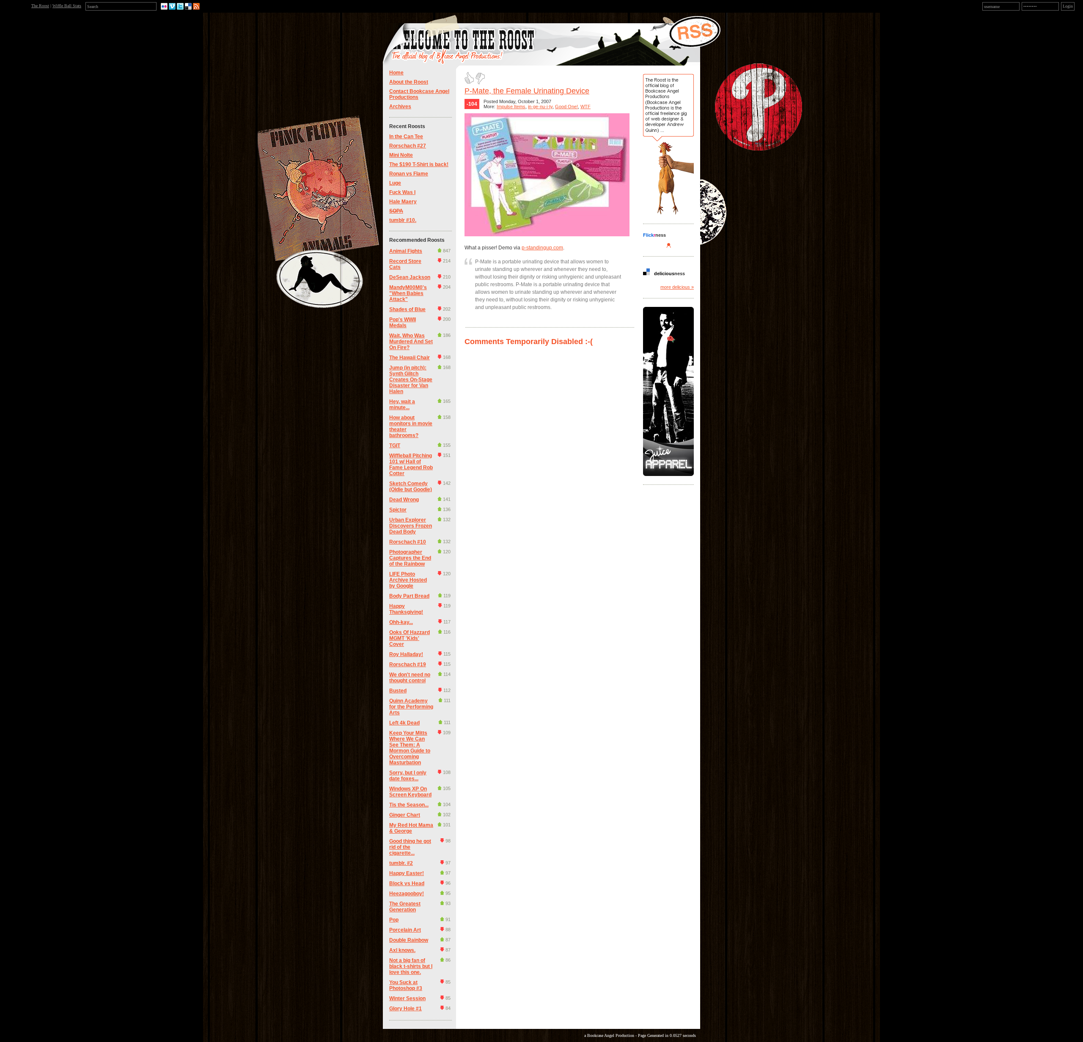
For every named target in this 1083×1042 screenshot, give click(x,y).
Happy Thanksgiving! (406, 609)
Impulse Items (511, 106)
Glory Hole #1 (405, 1009)
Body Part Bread (409, 596)
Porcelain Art (405, 930)
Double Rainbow (408, 940)
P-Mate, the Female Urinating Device (527, 91)
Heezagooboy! (406, 894)
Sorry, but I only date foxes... (407, 776)
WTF (585, 106)
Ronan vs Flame (408, 174)
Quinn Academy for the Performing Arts (411, 707)
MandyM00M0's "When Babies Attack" (408, 293)
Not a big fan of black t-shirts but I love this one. (410, 966)
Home (396, 73)
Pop (394, 920)
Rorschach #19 (407, 664)
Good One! (566, 106)
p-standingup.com (542, 248)
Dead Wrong (404, 500)
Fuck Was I (402, 192)
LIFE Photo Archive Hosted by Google (408, 580)
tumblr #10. (402, 220)
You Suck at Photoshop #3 (405, 985)
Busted (398, 691)
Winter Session (407, 998)
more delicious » (677, 287)
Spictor (398, 510)
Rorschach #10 (407, 542)
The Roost (40, 5)
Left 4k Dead (404, 723)
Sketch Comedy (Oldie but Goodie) (410, 486)
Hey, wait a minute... (402, 404)
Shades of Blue (407, 309)
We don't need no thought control (409, 678)
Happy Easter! (406, 873)
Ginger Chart (404, 815)
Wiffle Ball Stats (66, 5)
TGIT (394, 446)
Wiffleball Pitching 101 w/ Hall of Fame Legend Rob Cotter (411, 464)
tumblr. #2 (401, 863)
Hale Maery (403, 202)
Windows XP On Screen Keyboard (410, 792)
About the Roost (408, 82)
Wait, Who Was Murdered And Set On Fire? (411, 341)
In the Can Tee (406, 136)
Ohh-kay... (401, 622)
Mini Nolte (401, 155)
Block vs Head (406, 883)
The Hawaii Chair (409, 358)
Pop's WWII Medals (402, 322)
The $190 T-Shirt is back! (418, 164)
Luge (395, 183)
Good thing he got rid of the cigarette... (410, 847)
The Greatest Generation (405, 907)
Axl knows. (402, 950)
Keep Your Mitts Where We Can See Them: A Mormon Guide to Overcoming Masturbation (409, 748)
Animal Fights (405, 251)
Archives (400, 106)
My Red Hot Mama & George (411, 828)
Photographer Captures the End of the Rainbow (410, 558)
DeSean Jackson (409, 277)
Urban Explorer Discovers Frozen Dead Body (410, 526)
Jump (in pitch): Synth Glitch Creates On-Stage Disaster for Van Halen (410, 379)
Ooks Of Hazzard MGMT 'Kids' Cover (409, 638)
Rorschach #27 (407, 146)
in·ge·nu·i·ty (540, 106)
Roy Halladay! (406, 654)
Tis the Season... (409, 805)
